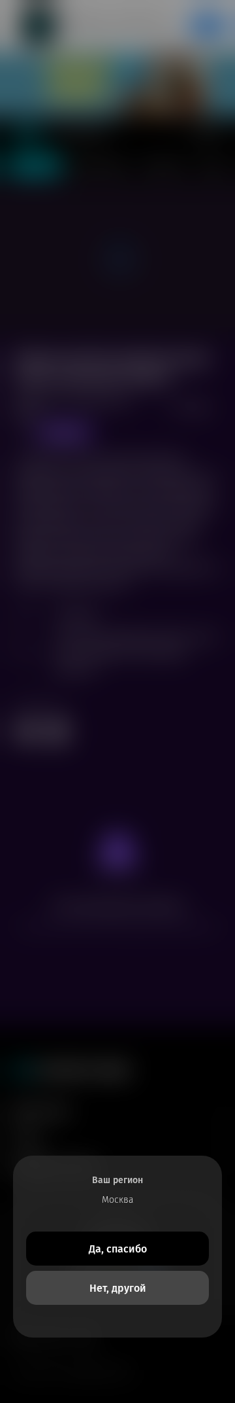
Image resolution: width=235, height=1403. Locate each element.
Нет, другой (117, 1288)
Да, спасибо (118, 1249)
